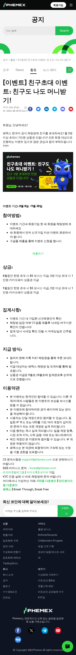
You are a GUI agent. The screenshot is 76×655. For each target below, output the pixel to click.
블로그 (6, 586)
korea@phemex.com (43, 468)
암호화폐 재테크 (12, 557)
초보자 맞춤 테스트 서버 (51, 551)
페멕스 (7, 489)
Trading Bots (10, 563)
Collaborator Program (50, 540)
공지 (5, 59)
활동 (12, 59)
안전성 (6, 597)
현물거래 (8, 534)
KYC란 (41, 597)
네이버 (44, 472)
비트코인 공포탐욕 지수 (51, 591)
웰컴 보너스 (44, 529)
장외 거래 (8, 546)
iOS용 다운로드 (47, 481)
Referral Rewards (47, 534)
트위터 (7, 472)
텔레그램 (19, 472)
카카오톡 (33, 472)
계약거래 (8, 529)
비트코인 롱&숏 (46, 580)
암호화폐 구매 (10, 540)
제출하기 (38, 253)
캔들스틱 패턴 (45, 586)
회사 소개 (8, 574)
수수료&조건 (10, 591)
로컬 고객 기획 (46, 546)
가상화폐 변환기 (12, 551)
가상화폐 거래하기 (48, 574)
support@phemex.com (37, 459)
